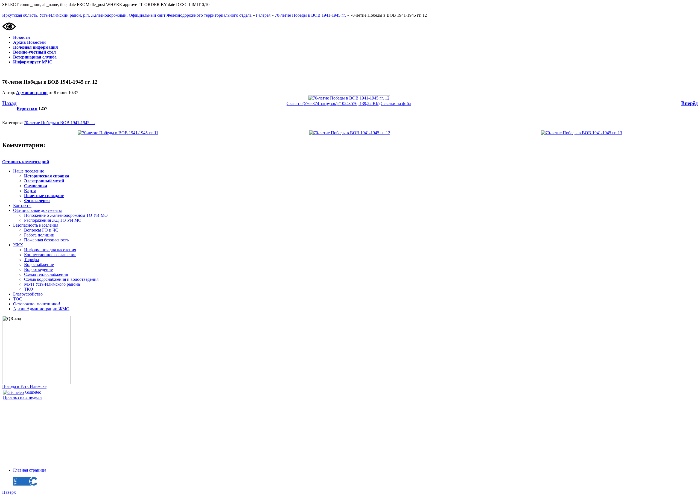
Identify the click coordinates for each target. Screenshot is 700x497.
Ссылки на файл (396, 103)
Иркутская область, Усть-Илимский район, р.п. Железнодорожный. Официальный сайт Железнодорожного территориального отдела (127, 15)
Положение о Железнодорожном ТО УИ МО (66, 215)
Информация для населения (50, 249)
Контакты (22, 205)
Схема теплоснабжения (46, 274)
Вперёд (689, 103)
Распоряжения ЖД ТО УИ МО (52, 220)
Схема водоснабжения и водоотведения (61, 279)
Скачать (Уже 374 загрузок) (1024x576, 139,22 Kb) (333, 103)
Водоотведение (38, 269)
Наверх (9, 492)
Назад (9, 103)
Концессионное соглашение (50, 254)
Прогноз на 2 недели (22, 397)
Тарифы (31, 259)
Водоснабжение (39, 264)
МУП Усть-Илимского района (52, 284)
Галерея (263, 15)
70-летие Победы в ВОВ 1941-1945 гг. (310, 15)
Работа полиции (39, 235)
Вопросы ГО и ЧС (41, 230)
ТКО (28, 289)
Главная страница (29, 470)
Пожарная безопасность (46, 240)
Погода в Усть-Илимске (24, 386)
